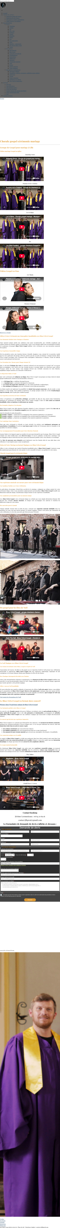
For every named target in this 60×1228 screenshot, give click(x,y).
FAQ (7, 94)
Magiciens (12, 74)
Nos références (10, 86)
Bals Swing (12, 52)
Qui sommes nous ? (11, 87)
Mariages (11, 60)
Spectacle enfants (14, 71)
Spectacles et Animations (13, 70)
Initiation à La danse (15, 79)
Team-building (13, 68)
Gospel (11, 34)
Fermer (2, 98)
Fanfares (11, 32)
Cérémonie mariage (14, 62)
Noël (10, 63)
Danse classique (13, 78)
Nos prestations (7, 23)
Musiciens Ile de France (13, 18)
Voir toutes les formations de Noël (10, 697)
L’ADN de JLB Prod (11, 89)
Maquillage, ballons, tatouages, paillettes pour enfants (24, 73)
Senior (11, 65)
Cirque (11, 76)
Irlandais (11, 36)
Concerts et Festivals (15, 53)
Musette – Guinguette (15, 44)
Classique (12, 26)
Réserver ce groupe (5, 332)
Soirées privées (13, 66)
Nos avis (8, 84)
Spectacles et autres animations (15, 19)
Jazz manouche (13, 40)
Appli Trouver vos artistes (13, 21)
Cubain (11, 28)
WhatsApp (3, 1225)
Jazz (10, 39)
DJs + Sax (12, 31)
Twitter (2, 1219)
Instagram (3, 1224)
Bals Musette (12, 50)
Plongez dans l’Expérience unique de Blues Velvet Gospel (19, 705)
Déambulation (13, 55)
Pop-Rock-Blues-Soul (15, 45)
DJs (10, 29)
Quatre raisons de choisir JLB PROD (16, 91)
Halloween (12, 58)
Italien (11, 37)
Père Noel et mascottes (15, 81)
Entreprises (12, 57)
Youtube (2, 1222)
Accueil (5, 13)
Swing (11, 47)
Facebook (2, 1221)
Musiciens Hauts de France (13, 16)
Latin (10, 42)
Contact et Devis (7, 95)
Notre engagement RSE (12, 92)
